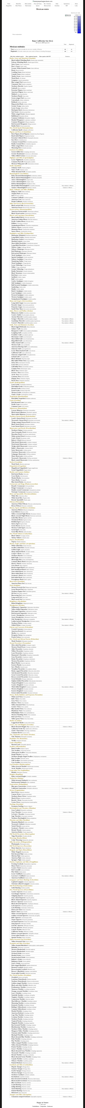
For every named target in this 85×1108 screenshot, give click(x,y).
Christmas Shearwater (18, 452)
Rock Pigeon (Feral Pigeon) (20, 134)
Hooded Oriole (16, 955)
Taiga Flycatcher (17, 836)
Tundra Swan (16, 76)
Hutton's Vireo (16, 703)
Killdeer (14, 223)
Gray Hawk (15, 565)
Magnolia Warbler (17, 1023)
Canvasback (15, 100)
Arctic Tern (15, 374)
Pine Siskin (15, 872)
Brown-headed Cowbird (19, 969)
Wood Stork (15, 464)
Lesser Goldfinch (17, 874)
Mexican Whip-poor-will (19, 164)
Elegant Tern (15, 378)
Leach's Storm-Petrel (18, 418)
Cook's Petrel (16, 438)
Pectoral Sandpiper (17, 295)
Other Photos (18, 5)
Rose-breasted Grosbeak (19, 1078)
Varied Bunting (16, 1088)
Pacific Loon (15, 404)
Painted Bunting (16, 1090)
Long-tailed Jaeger (17, 303)
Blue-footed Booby (17, 482)
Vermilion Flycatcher (18, 669)
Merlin (13, 633)
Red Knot (14, 275)
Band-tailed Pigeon (17, 136)
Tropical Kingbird (17, 683)
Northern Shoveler (17, 86)
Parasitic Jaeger (16, 305)
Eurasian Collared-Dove (19, 138)
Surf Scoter (15, 112)
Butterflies (18, 3)
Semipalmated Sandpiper (19, 299)
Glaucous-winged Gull (18, 354)
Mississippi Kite (16, 559)
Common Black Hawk (18, 561)
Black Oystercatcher (18, 213)
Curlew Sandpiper (17, 281)
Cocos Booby (15, 476)
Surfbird (14, 277)
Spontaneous (67, 3)
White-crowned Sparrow (19, 913)
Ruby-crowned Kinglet (18, 776)
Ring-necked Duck (17, 104)
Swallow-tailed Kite (17, 547)
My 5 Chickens (47, 3)
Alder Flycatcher (17, 649)
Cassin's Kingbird (17, 685)
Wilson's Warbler (17, 1061)
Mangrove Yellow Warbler (20, 1031)
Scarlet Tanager (16, 1071)
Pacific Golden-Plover (18, 221)
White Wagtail (16, 852)
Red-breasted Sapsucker (19, 613)
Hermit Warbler (16, 1055)
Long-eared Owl (16, 597)
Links (76, 5)
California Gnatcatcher (19, 788)
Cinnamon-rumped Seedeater (21, 1096)
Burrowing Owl (16, 595)
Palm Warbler (16, 1039)
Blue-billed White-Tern (19, 360)
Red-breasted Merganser (19, 124)
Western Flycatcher (17, 661)
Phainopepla (15, 844)
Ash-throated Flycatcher (19, 673)
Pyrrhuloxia (15, 1077)
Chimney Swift (16, 167)
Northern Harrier (17, 555)
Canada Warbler (17, 1059)
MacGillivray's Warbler (19, 1001)
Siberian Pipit (16, 856)
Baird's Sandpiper (17, 291)
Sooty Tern (15, 362)
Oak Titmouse (16, 736)
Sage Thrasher (16, 816)
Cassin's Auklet (16, 315)
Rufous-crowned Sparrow (19, 933)
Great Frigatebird (17, 470)
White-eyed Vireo (17, 697)
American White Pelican (19, 504)
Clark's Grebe (16, 394)
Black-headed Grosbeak (19, 1080)
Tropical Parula (16, 1021)
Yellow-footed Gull (17, 343)
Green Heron (15, 526)
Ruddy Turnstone (17, 271)
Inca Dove (14, 140)
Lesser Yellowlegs (17, 265)
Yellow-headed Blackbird (19, 945)
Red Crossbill (16, 870)
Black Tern (15, 370)
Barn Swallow (16, 758)
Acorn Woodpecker (17, 617)
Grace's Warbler (17, 1049)
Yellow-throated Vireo (18, 705)
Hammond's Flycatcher (19, 655)
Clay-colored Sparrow (18, 897)
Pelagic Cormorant (17, 488)
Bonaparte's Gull (17, 331)
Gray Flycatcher (16, 657)
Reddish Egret (16, 522)
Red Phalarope (16, 251)
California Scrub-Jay (18, 728)
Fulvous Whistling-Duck (19, 62)
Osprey (14, 541)
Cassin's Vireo (16, 707)
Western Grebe (16, 392)
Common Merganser (18, 122)
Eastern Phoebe (16, 665)
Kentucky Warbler (17, 1005)
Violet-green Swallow (18, 752)
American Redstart (17, 1013)
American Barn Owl (18, 583)
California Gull (16, 352)
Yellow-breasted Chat (18, 941)
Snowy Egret (15, 524)
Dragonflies (9, 5)
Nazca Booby (15, 480)
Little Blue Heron (17, 518)
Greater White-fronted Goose (21, 68)
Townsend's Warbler (18, 1053)
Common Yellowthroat (18, 1009)
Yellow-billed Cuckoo (18, 156)
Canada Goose (16, 74)
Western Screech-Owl (18, 587)
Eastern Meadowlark (18, 951)
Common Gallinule (17, 197)
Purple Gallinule (16, 201)
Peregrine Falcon (17, 635)
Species (37, 5)
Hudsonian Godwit (17, 239)
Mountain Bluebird (17, 822)
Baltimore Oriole (17, 961)
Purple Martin (16, 754)
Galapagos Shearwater (18, 454)
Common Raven (16, 732)
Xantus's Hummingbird (19, 187)
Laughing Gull (16, 333)
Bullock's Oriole (16, 959)
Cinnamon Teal (16, 84)
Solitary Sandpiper (17, 259)
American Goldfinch (18, 878)
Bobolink (14, 947)
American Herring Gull (19, 347)
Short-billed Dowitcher (19, 243)
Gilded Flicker (16, 625)
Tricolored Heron (17, 520)
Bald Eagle (15, 557)
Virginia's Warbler (17, 997)
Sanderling (15, 287)
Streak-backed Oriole (18, 957)
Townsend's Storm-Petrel (19, 420)
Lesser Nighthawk (17, 160)
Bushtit (14, 772)
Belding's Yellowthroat (18, 1007)
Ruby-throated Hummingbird (21, 175)
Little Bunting (16, 888)
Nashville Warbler (17, 995)
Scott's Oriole (16, 963)
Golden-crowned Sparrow (19, 915)
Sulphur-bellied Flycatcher (20, 681)
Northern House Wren (18, 796)
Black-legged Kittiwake (19, 327)
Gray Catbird (16, 810)
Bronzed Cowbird (17, 967)
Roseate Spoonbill (17, 500)
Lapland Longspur (17, 882)
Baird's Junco (16, 911)
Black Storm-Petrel (17, 424)
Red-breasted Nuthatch (19, 782)
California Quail (16, 130)
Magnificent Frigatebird (19, 468)
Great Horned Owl (17, 589)
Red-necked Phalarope (18, 253)
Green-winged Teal (17, 98)
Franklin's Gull (16, 335)
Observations (28, 5)
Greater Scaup (16, 106)
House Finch (15, 866)
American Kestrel (17, 631)
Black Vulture (16, 535)
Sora (13, 195)
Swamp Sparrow (17, 927)
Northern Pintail (16, 96)
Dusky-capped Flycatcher (19, 671)
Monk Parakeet (16, 641)
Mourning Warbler (17, 1003)
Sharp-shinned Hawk (18, 551)
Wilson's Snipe (16, 247)
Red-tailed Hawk (17, 577)
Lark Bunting (16, 907)
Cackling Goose (16, 72)
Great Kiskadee (16, 679)
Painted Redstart (17, 1063)
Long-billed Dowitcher (18, 245)
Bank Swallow (16, 748)
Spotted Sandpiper (17, 257)
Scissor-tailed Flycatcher (19, 693)
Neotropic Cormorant (18, 492)
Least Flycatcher (17, 653)
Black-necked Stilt (17, 205)
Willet (13, 267)
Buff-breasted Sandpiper (19, 285)
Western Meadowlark (18, 949)
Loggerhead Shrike (17, 722)
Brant (13, 70)
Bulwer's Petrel (16, 440)
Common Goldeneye (18, 118)
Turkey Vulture (16, 537)
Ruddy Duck (15, 126)
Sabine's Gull (15, 329)
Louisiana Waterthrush (19, 979)
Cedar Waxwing (16, 840)
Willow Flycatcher (17, 651)
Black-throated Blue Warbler (21, 1037)
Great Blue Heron (17, 531)
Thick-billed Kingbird (18, 687)
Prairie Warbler (16, 1047)
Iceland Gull (15, 356)
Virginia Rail (15, 193)
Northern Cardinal (17, 1075)
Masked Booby (16, 478)
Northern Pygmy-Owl (18, 591)
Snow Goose (15, 64)
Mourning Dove (16, 148)
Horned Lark (15, 744)
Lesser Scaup (15, 108)
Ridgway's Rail (16, 191)
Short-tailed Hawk (17, 573)
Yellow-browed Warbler (19, 766)
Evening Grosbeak (17, 864)
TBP (66, 5)
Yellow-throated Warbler (19, 1045)
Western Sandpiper (17, 297)
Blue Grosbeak (16, 1082)
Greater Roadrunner (18, 154)
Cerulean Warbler (17, 1017)
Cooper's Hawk (16, 553)
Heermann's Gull (17, 337)
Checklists (57, 5)
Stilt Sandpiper (16, 283)
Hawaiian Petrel (16, 434)
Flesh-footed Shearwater (19, 444)
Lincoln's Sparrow (17, 925)
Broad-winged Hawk (18, 567)
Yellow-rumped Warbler (19, 1043)
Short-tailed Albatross (18, 414)
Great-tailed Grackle (18, 973)
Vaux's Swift (15, 169)
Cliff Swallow (16, 760)
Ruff (13, 279)
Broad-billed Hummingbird (20, 185)
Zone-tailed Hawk (17, 571)
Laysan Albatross (17, 410)
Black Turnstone (16, 273)
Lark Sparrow (16, 905)
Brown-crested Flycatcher (19, 677)
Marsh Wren (15, 798)
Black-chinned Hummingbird (21, 177)
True (12, 49)
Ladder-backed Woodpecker (20, 621)
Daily (57, 3)
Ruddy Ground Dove (18, 144)
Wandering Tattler (17, 261)
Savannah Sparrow (17, 921)
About (76, 3)
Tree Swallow (16, 750)
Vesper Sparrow (16, 919)
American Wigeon (17, 92)
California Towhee (17, 931)
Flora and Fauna (38, 3)
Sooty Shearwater (17, 450)
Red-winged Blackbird (18, 965)
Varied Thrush (16, 826)
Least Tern (15, 364)
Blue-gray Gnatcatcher (19, 786)
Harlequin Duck (16, 110)
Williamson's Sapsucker (19, 607)
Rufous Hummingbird (18, 183)
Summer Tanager (17, 1069)
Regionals (14, 51)
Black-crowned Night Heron (20, 516)
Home (8, 3)
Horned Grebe (16, 388)
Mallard (14, 94)
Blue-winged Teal (17, 82)
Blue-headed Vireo (17, 709)
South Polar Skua (17, 309)
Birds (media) (28, 3)
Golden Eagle (16, 549)
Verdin (13, 740)
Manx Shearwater (17, 456)
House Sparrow (16, 848)
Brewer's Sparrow (17, 901)
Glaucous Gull (16, 348)
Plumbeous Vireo (17, 711)
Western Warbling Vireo (19, 714)
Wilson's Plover (16, 227)
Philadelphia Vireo (17, 712)
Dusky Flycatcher (17, 659)
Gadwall (14, 88)
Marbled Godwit (17, 241)
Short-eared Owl (17, 599)
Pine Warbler (16, 1041)
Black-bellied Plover (18, 217)
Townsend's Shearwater (19, 458)
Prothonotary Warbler (18, 987)
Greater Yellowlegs (17, 269)
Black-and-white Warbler (19, 985)
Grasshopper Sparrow (18, 894)
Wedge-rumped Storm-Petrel (20, 422)
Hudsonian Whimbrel (18, 235)
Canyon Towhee (16, 929)
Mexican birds (47, 5)
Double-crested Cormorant (20, 490)
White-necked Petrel (18, 436)
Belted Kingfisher (17, 603)
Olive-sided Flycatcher (18, 645)
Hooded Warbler (17, 1011)
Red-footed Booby (17, 474)
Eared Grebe (15, 390)
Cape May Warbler (17, 1015)
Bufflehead (15, 116)
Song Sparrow (16, 923)
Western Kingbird (17, 689)
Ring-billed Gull (16, 341)
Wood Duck (15, 78)
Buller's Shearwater (18, 448)
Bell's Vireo (15, 699)
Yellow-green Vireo (17, 718)
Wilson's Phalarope (17, 249)
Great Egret (15, 530)
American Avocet (17, 207)
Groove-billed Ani (17, 152)
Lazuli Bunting (16, 1084)
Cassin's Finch (16, 868)
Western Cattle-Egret (18, 528)
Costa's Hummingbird (18, 181)
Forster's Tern (16, 372)
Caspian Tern (16, 368)
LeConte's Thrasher (18, 814)
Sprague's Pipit (16, 860)
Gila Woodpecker (17, 619)
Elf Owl (14, 593)
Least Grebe (15, 384)
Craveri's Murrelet (17, 323)
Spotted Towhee (16, 937)
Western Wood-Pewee (18, 647)
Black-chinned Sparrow (19, 899)
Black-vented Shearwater (19, 460)
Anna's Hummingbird (18, 179)
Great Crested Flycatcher (19, 675)
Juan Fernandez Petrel (18, 432)
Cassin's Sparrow (17, 892)
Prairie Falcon (16, 637)
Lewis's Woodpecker (18, 615)
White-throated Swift (18, 171)
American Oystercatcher (19, 211)
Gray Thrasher (16, 812)
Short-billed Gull (17, 339)
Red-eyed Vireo (16, 716)
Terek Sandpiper (17, 255)
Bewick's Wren (16, 800)
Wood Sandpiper (17, 263)
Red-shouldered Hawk (18, 569)
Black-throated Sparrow (19, 903)
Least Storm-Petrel (17, 426)
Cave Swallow (16, 762)
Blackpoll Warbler (17, 1035)
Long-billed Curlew (17, 237)
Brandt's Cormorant (18, 486)
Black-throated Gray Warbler (21, 1051)
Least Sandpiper (16, 293)
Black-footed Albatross (18, 412)
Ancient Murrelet (17, 317)
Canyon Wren (16, 794)
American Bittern (17, 510)
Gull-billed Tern (16, 366)
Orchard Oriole (16, 953)
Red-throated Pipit (17, 854)
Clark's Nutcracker (17, 730)
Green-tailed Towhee (18, 935)
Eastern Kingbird (17, 691)
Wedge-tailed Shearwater (19, 446)
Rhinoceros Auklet (17, 313)
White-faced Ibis (16, 498)
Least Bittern (15, 512)
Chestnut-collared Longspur (20, 884)
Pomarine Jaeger (17, 307)
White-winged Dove (17, 146)
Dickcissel (14, 1092)
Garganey (14, 80)
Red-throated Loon (17, 402)
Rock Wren (15, 792)
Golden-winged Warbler (19, 983)
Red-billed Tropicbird (18, 398)
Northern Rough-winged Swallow (22, 756)
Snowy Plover (16, 231)
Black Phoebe (16, 663)
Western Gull (15, 345)
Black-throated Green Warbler (21, 1057)
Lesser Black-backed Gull (19, 350)
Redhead (14, 102)
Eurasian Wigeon (17, 90)
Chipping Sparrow (17, 895)
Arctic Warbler (16, 768)
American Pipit (16, 858)
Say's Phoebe (15, 667)
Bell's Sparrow (16, 917)
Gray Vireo (15, 701)
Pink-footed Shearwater (19, 442)
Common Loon (16, 406)
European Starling (17, 806)
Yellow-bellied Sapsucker (19, 609)
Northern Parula (17, 1019)
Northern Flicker (17, 623)
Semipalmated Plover (18, 225)
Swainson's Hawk (17, 575)
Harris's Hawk (16, 563)
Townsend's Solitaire (18, 824)
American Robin (16, 832)
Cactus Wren (15, 802)
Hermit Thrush (16, 830)
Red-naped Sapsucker (18, 611)
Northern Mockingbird (19, 818)
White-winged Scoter (18, 114)
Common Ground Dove (19, 142)
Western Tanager (17, 1073)
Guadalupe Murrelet (18, 321)
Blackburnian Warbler (18, 1027)
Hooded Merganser (17, 120)
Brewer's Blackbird (17, 971)
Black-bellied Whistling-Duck (21, 60)
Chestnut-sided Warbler (19, 1033)
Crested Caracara (17, 629)
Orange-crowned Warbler (19, 991)
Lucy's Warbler (16, 993)
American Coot (16, 199)
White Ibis (15, 496)
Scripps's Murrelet (17, 319)
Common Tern (16, 376)
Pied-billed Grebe (17, 386)
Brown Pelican (16, 506)
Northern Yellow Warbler (19, 1029)
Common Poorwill (17, 162)
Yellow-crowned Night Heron (21, 514)
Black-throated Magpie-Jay (20, 726)
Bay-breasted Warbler (18, 1025)
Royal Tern (15, 380)
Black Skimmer (16, 358)
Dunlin (13, 289)
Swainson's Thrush (17, 828)
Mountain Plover (17, 229)
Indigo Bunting (16, 1086)
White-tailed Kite (17, 545)
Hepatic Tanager (16, 1067)
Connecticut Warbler (18, 999)
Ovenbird (14, 977)
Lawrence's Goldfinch (18, 876)
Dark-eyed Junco (17, 909)
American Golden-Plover (19, 219)
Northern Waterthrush (18, 981)
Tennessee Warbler (17, 989)
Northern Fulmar (17, 430)
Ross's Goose (15, 66)
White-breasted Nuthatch (19, 780)
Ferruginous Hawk (17, 579)
